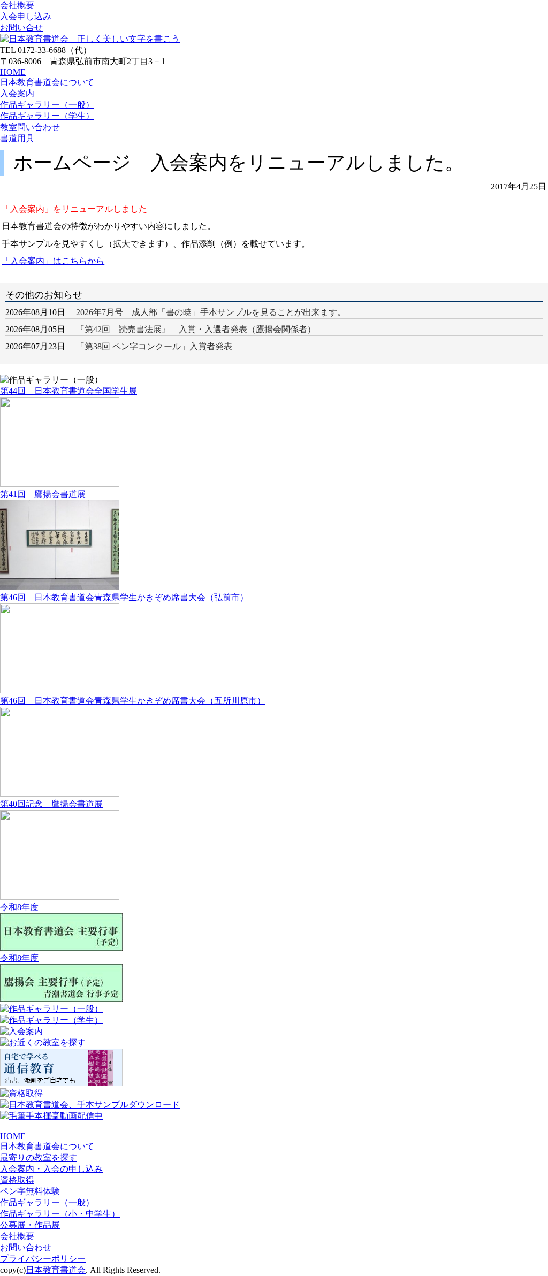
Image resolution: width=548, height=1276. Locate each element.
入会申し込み (25, 16)
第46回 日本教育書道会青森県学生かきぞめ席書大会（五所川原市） (132, 700)
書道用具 (17, 138)
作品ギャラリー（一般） (47, 104)
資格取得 (17, 1180)
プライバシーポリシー (43, 1258)
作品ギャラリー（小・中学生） (60, 1213)
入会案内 (17, 93)
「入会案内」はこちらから (53, 260)
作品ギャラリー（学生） (47, 115)
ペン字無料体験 (30, 1191)
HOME (13, 72)
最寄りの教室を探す (38, 1157)
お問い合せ (21, 27)
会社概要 (17, 5)
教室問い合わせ (30, 127)
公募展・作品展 (30, 1224)
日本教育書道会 (56, 1269)
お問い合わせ (25, 1247)
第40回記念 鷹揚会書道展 (51, 803)
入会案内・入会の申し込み (51, 1168)
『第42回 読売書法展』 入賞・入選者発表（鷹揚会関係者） (196, 329)
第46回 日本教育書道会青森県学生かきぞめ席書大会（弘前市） (124, 597)
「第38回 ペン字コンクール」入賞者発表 (154, 346)
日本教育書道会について (47, 82)
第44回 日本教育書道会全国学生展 (68, 390)
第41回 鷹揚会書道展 (43, 494)
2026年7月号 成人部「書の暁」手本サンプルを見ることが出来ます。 (211, 312)
